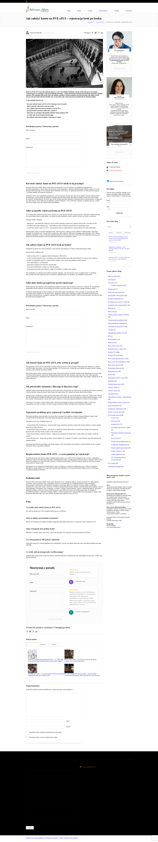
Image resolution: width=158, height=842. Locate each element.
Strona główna (91, 22)
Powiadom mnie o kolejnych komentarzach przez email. (45, 732)
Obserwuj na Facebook (116, 181)
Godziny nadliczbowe (117, 285)
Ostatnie (54, 644)
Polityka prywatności (52, 838)
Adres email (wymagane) (33, 782)
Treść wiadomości (31, 799)
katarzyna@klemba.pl (40, 1)
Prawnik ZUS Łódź (113, 355)
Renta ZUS (114, 438)
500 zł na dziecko (113, 276)
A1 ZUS (113, 418)
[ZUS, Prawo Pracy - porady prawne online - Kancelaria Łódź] (37, 8)
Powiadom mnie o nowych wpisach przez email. (43, 737)
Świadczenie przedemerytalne (119, 441)
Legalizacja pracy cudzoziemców (117, 305)
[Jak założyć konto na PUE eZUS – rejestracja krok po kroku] (64, 63)
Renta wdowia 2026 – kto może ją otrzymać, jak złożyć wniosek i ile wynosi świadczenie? (80, 660)
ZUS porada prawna (100, 22)
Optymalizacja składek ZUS (116, 333)
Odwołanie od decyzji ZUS (116, 326)
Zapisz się (119, 213)
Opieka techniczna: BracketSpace (68, 838)
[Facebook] (119, 41)
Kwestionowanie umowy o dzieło (117, 302)
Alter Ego (111, 279)
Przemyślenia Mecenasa (115, 368)
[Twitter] (116, 41)
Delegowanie (112, 289)
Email (27, 138)
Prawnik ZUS (112, 352)
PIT (109, 336)
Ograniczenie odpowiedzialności (35, 838)
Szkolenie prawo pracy (114, 384)
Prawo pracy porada (114, 365)
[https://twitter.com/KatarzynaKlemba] (127, 838)
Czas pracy (111, 283)
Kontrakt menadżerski (114, 299)
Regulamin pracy (113, 371)
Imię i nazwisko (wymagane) (34, 773)
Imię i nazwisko (30, 130)
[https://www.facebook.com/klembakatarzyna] (123, 838)
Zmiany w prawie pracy (115, 412)
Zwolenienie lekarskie (114, 466)
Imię (68, 721)
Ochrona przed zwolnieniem (116, 320)
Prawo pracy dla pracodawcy (116, 358)
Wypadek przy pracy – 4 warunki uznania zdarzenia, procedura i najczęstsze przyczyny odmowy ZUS (46, 674)
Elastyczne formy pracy (115, 292)
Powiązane (31, 644)
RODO (110, 374)
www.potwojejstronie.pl (114, 527)
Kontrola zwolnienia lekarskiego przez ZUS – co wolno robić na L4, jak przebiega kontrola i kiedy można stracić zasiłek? (45, 660)
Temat (28, 790)
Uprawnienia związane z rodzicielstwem (119, 397)
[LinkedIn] (122, 41)
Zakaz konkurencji (113, 405)
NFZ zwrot (111, 311)
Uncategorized (112, 394)
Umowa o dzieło (113, 387)
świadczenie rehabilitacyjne (119, 444)
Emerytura (114, 421)
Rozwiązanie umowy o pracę (116, 378)
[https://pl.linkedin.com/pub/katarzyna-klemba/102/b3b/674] (130, 838)
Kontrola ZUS (115, 424)
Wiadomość (29, 147)
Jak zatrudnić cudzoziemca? (116, 295)
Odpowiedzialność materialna (116, 323)
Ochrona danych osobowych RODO (118, 315)
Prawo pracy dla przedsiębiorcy (117, 362)
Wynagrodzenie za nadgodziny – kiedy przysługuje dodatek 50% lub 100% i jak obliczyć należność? (119, 248)
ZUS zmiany (111, 463)
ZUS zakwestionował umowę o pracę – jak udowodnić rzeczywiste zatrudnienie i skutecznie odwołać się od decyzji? (82, 674)
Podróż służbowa (113, 339)
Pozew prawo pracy (114, 346)
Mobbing (110, 308)
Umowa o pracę (112, 390)
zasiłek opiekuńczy (116, 454)
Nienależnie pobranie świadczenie (121, 433)
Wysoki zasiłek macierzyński (119, 448)
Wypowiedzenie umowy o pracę (117, 402)
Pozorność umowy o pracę (115, 349)
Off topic (110, 330)
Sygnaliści (111, 381)
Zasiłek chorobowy (116, 451)
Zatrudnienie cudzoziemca (115, 409)
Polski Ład (111, 342)
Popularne (42, 644)
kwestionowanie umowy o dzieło (120, 427)
